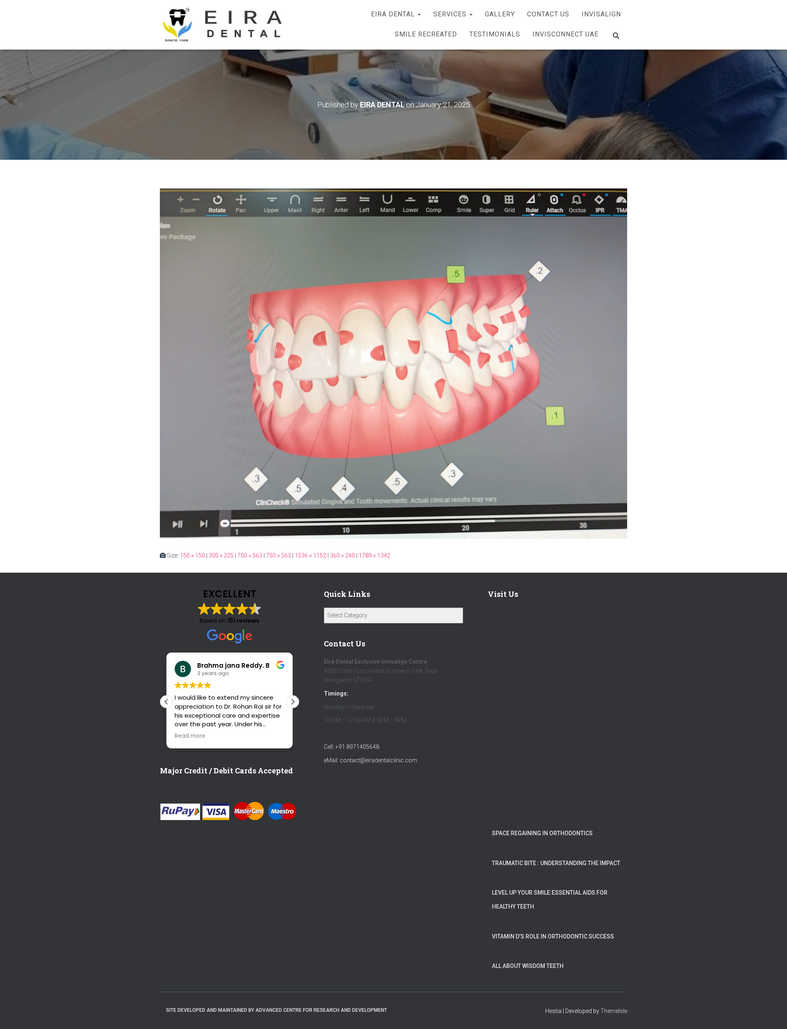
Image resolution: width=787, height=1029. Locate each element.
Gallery (500, 14)
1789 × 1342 (374, 555)
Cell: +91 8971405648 (351, 746)
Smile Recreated (426, 34)
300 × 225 (221, 555)
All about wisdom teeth (528, 966)
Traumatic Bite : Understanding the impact (556, 863)
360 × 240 (342, 555)
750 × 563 (249, 555)
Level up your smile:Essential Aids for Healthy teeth (549, 899)
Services (451, 14)
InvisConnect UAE (565, 34)
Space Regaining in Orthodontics (542, 833)
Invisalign (601, 14)
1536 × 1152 (310, 555)
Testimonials (494, 34)
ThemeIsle (613, 1011)
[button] (419, 14)
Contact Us (548, 14)
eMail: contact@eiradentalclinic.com (370, 760)
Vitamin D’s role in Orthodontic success (553, 936)
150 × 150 (192, 555)
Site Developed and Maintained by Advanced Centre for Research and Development (276, 1010)
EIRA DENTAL (394, 14)
